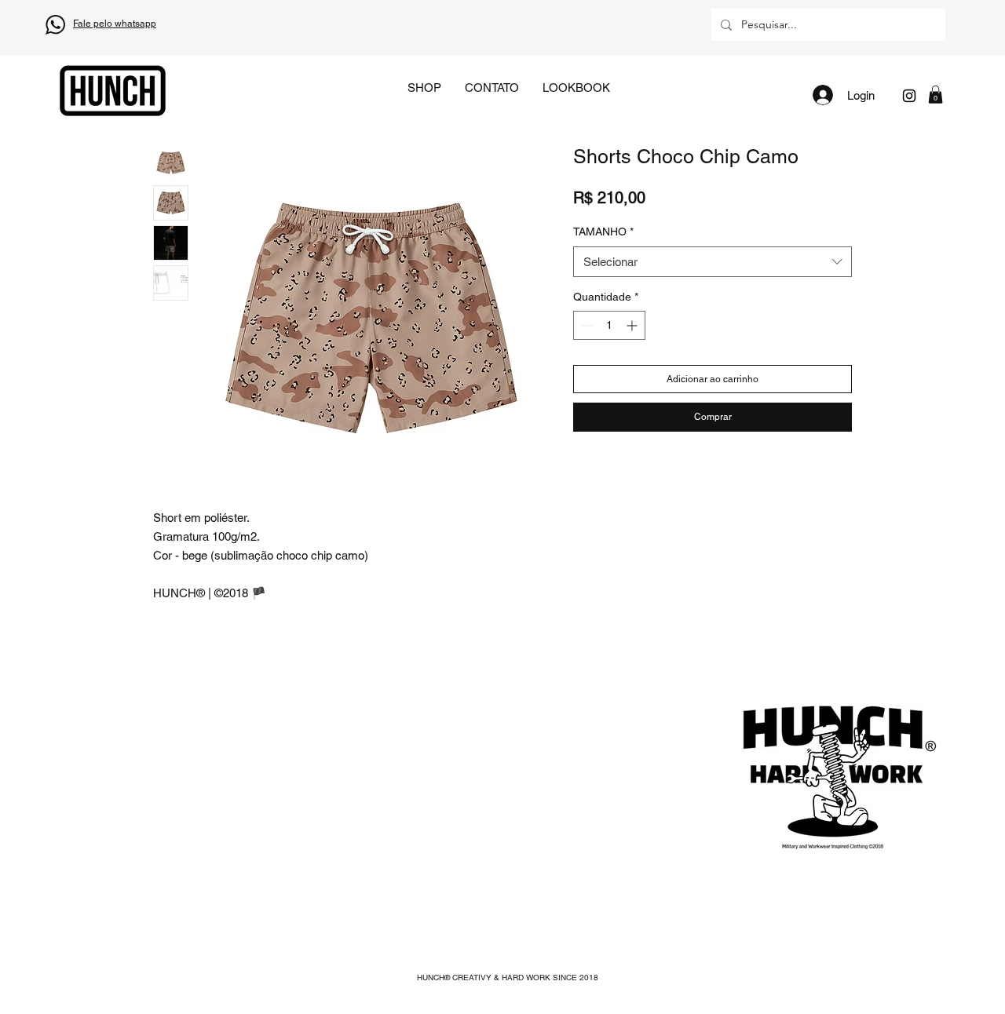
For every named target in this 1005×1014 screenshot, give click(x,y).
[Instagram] (909, 95)
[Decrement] (585, 325)
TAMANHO (603, 231)
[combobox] (712, 261)
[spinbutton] (609, 325)
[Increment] (633, 325)
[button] (935, 95)
